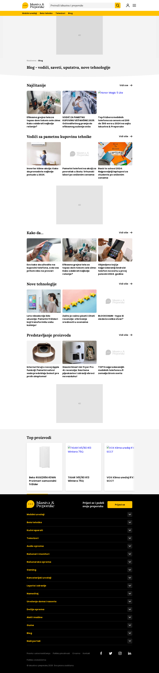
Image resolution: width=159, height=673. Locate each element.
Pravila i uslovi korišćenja (38, 653)
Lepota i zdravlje (36, 585)
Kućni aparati (35, 530)
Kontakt (86, 653)
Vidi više (123, 136)
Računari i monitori (38, 554)
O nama (76, 653)
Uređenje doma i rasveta (41, 601)
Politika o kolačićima (36, 660)
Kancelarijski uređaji (39, 577)
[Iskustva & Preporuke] (40, 507)
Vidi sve (124, 85)
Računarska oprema (39, 561)
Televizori (60, 13)
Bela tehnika (46, 13)
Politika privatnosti (61, 653)
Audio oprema (35, 546)
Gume (30, 625)
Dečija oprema (35, 609)
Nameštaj (32, 593)
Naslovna (31, 60)
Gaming (31, 569)
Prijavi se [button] (120, 504)
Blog (70, 13)
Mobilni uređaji (29, 13)
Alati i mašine (35, 617)
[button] (127, 6)
